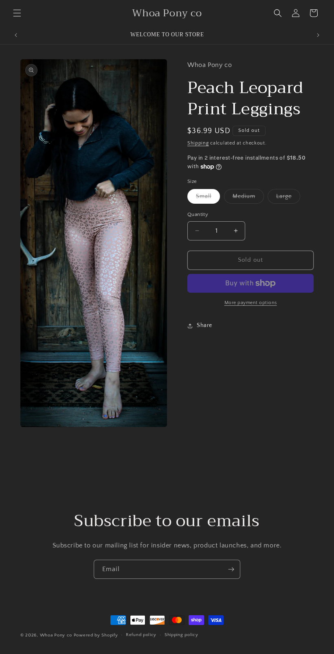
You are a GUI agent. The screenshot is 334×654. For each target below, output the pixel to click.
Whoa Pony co (56, 635)
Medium (248, 198)
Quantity (197, 214)
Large (288, 198)
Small (208, 198)
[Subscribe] (231, 569)
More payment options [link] (250, 302)
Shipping (198, 143)
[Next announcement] (318, 35)
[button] (17, 13)
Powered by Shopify (96, 635)
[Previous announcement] (16, 35)
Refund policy (141, 634)
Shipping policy (181, 634)
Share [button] (204, 325)
